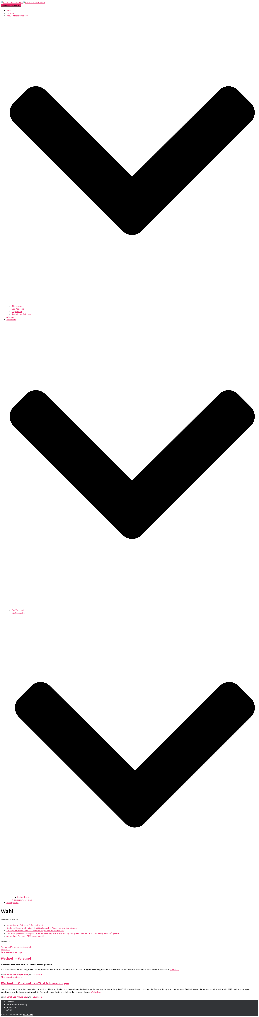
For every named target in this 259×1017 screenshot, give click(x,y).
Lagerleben (17, 311)
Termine (10, 13)
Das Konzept (18, 308)
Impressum (11, 1007)
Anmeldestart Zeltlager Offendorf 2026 (24, 925)
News (8, 10)
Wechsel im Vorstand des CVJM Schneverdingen (35, 983)
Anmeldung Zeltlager (22, 314)
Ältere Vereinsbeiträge (11, 952)
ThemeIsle (28, 1014)
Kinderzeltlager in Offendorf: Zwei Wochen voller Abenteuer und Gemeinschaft (42, 928)
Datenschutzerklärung (16, 1004)
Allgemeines (17, 306)
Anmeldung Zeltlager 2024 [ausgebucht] (25, 936)
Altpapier (10, 317)
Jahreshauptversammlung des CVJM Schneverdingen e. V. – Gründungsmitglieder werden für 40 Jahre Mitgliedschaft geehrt (62, 933)
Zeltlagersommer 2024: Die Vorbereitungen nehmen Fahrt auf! (35, 930)
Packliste (5, 949)
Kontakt (10, 1001)
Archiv (9, 1009)
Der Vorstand (18, 610)
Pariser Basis (23, 897)
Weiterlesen (96, 992)
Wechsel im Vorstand (16, 958)
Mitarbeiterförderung (22, 899)
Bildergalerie (12, 902)
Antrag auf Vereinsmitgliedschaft (16, 947)
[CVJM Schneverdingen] (23, 2)
